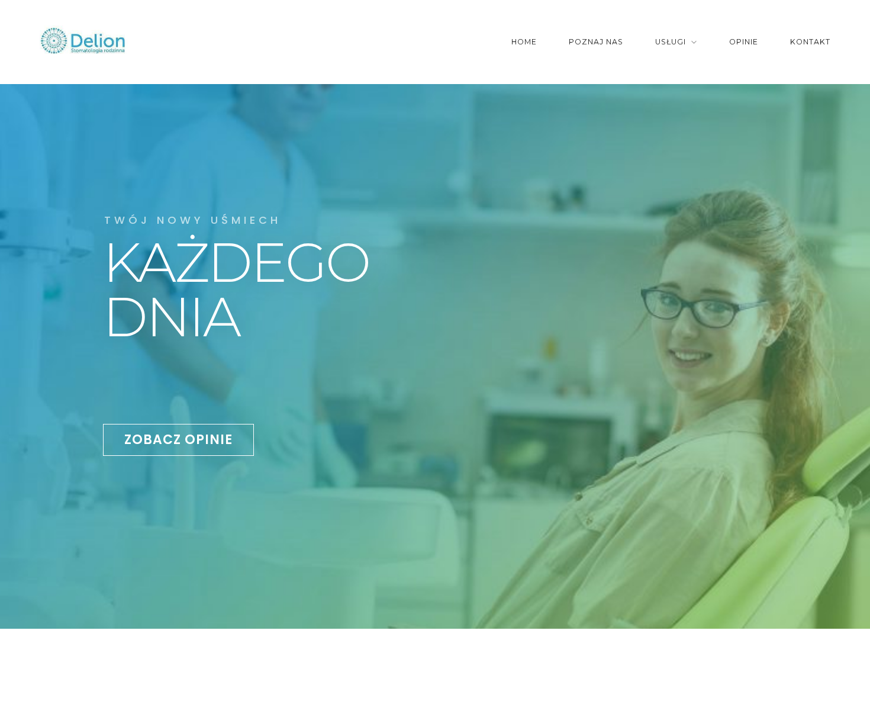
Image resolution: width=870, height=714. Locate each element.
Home (524, 41)
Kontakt (810, 41)
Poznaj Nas (596, 41)
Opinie (743, 41)
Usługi (670, 41)
